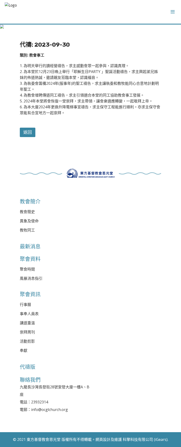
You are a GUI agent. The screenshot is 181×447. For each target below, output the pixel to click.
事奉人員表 (29, 314)
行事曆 (25, 304)
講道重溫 (27, 323)
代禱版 (27, 366)
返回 (27, 132)
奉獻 (23, 350)
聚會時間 (27, 269)
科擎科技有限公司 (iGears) (145, 439)
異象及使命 (29, 221)
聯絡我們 (30, 379)
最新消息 (30, 246)
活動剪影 (27, 341)
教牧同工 (27, 230)
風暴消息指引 (31, 278)
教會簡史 (27, 212)
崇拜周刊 (27, 332)
